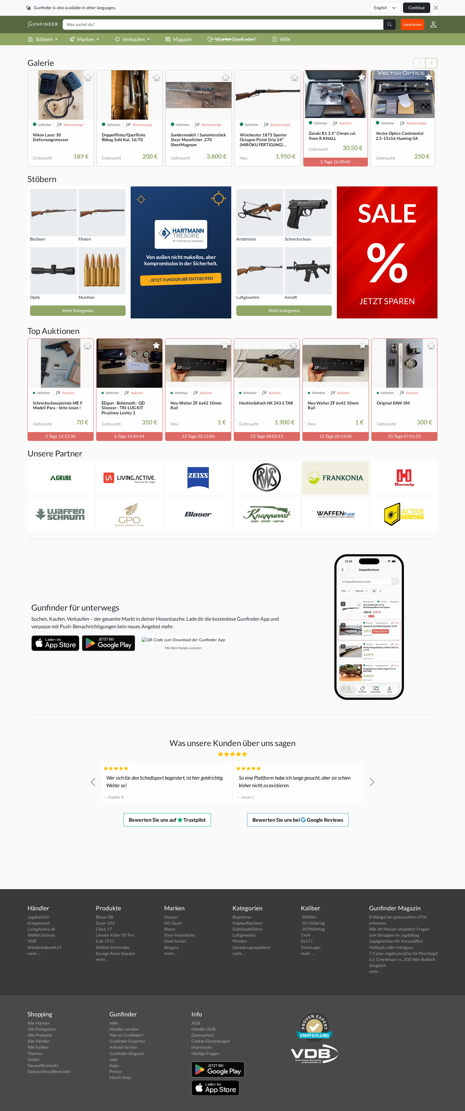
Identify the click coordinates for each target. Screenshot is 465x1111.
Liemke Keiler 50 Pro (115, 935)
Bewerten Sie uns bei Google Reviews (297, 820)
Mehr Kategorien (77, 310)
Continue (416, 7)
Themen (35, 1053)
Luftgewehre (244, 935)
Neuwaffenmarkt (43, 1065)
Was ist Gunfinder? (126, 1035)
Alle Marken (39, 1023)
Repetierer (242, 917)
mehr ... (34, 953)
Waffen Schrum (41, 935)
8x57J (307, 941)
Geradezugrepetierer (251, 947)
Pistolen (239, 941)
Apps (114, 1065)
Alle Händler (39, 1041)
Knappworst (39, 923)
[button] (430, 24)
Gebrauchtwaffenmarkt (49, 1071)
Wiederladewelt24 (44, 947)
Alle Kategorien (42, 1029)
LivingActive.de (41, 929)
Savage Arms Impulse (115, 953)
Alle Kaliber (38, 1047)
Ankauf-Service (123, 1047)
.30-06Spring (313, 923)
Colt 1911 (105, 941)
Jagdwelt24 (38, 917)
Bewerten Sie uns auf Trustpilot (167, 820)
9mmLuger (311, 947)
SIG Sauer (173, 923)
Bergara (171, 947)
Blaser (170, 929)
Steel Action (175, 941)
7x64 (306, 935)
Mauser (171, 917)
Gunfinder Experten (127, 1041)
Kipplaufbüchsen (247, 923)
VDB (32, 941)
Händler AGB (203, 1029)
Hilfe (113, 1023)
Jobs (113, 1059)
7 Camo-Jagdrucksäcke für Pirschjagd (403, 953)
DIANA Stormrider (113, 947)
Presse (115, 1071)
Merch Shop (120, 1077)
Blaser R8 (104, 917)
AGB (195, 1023)
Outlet (33, 1059)
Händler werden (124, 1029)
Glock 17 (104, 929)
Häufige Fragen (205, 1053)
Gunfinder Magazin (126, 1053)
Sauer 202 (105, 923)
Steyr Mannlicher (179, 935)
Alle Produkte (40, 1035)
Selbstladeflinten (247, 929)
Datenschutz (202, 1035)
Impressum (201, 1047)
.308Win (309, 917)
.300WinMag (313, 929)
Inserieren (412, 24)
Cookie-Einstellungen (210, 1041)
